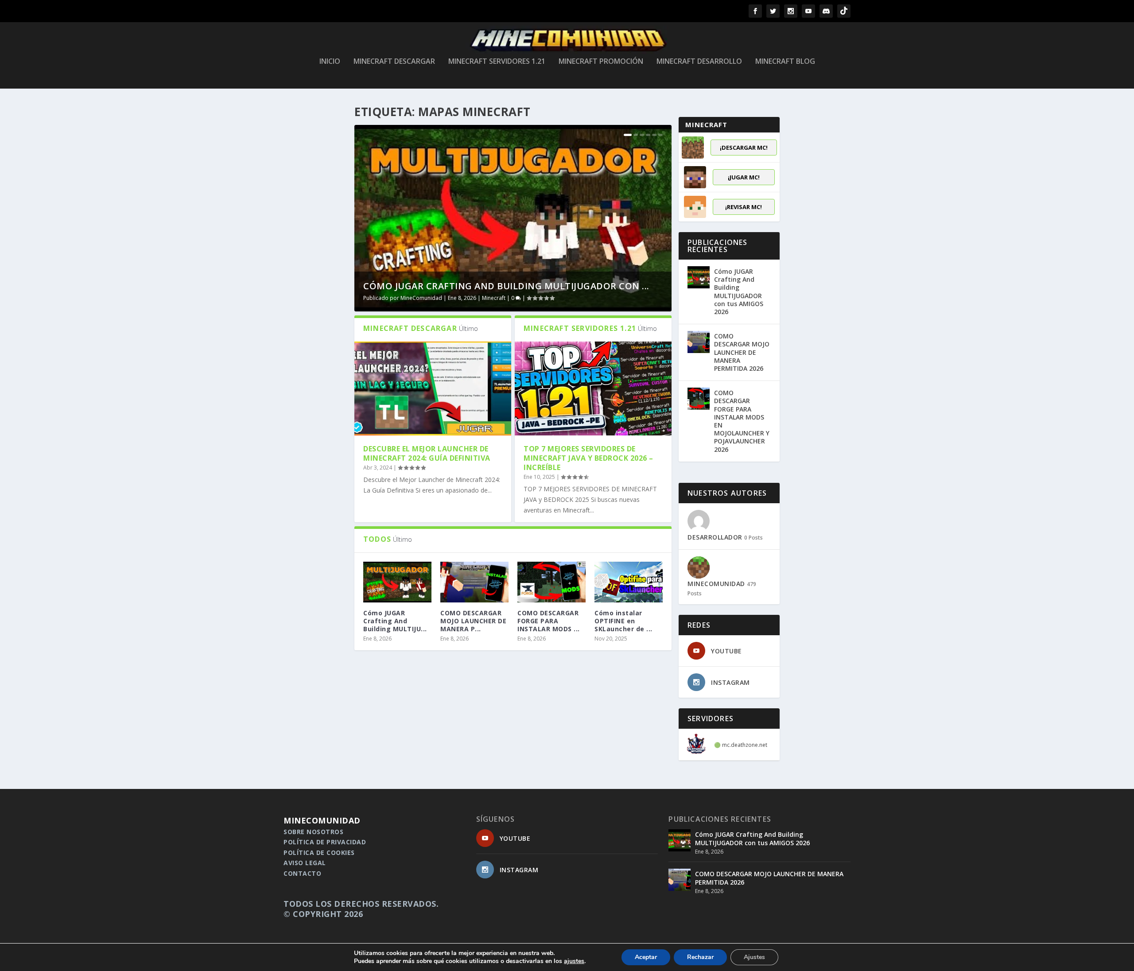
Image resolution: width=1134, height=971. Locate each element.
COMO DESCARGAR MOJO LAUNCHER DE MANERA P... (473, 621)
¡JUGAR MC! (744, 177)
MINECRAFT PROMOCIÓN (601, 62)
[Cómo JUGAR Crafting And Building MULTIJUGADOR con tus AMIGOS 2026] (698, 277)
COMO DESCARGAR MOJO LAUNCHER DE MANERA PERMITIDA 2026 (741, 352)
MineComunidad (421, 298)
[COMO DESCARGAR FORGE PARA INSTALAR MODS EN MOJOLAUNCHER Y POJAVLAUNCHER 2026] (551, 582)
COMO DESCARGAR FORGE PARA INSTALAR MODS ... (548, 621)
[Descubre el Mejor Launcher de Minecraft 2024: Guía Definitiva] (432, 388)
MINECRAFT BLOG (785, 62)
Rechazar (700, 957)
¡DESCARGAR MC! (744, 147)
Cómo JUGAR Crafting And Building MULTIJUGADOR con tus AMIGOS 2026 (738, 291)
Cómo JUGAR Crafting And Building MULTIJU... (395, 621)
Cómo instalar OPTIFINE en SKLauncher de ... (623, 621)
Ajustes (754, 957)
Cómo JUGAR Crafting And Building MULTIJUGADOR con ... (506, 286)
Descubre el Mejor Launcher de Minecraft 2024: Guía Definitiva (426, 453)
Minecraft (493, 298)
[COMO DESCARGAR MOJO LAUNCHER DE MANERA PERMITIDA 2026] (474, 582)
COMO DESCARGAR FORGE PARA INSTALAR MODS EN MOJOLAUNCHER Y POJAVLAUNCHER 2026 (741, 420)
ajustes (574, 961)
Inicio (329, 62)
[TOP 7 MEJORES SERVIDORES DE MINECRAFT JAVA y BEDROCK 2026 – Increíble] (593, 388)
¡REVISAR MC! (743, 207)
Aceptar (646, 957)
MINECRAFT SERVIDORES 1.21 (496, 62)
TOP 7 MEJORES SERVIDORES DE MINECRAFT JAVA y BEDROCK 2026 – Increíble (588, 458)
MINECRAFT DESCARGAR (394, 62)
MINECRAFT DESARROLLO (699, 62)
